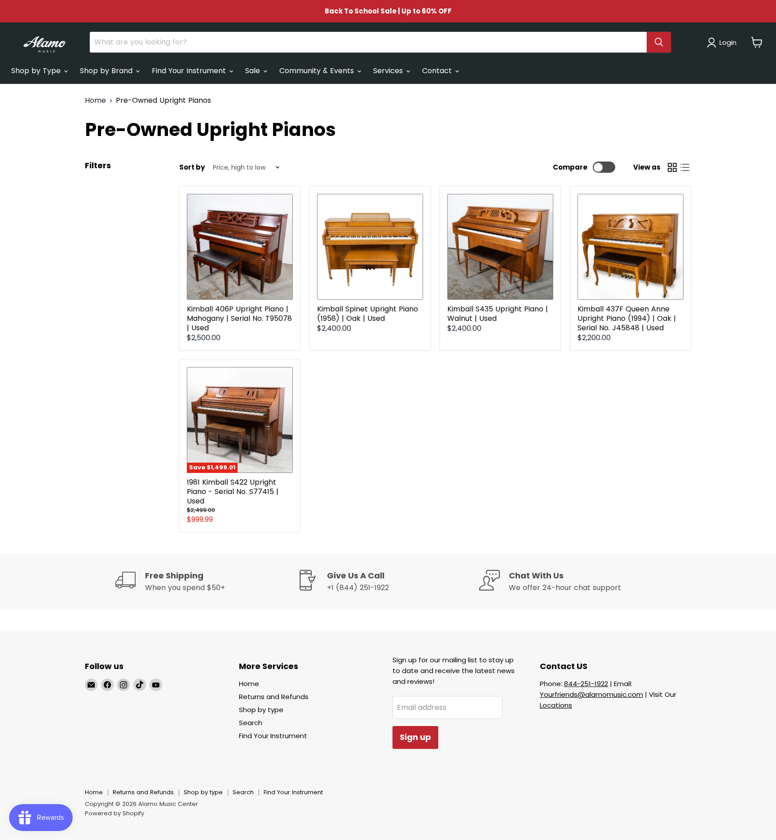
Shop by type (261, 709)
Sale (253, 71)
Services (389, 71)
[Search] (659, 42)
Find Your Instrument (190, 71)
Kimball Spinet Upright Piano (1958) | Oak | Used (367, 314)
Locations (556, 705)
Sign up (415, 737)
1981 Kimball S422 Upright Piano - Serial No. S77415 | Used (232, 491)
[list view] (685, 167)
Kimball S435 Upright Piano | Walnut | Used (497, 314)
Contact (438, 71)
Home (95, 100)
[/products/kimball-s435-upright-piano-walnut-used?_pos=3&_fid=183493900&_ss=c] (500, 247)
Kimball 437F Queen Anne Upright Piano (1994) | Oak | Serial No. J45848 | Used (627, 318)
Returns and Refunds (274, 696)
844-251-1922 (586, 683)
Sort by (192, 167)
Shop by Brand (107, 71)
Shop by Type (37, 71)
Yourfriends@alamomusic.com (591, 694)
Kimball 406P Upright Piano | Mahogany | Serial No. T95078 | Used (239, 318)
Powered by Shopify (114, 813)
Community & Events (317, 71)
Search (250, 722)
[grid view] (672, 167)
